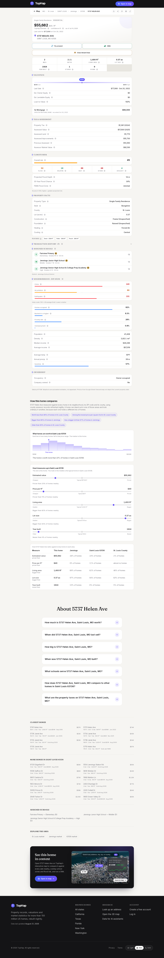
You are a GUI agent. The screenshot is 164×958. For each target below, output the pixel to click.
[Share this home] (118, 11)
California (79, 914)
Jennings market (55, 836)
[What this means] (48, 28)
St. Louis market (38, 836)
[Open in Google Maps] (130, 11)
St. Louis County (120, 550)
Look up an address (111, 909)
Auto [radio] (140, 948)
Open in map (126, 4)
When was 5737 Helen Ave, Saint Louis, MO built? (71, 659)
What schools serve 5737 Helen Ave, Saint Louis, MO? (73, 671)
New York (79, 928)
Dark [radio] (149, 948)
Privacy (112, 948)
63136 (82, 11)
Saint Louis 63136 (97, 550)
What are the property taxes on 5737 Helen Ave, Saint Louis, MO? (77, 699)
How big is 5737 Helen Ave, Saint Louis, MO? (68, 647)
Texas (78, 919)
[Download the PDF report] (122, 11)
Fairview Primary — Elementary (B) (43, 814)
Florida (78, 923)
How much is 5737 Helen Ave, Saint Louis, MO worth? (73, 622)
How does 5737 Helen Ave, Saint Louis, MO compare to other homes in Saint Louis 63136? (77, 685)
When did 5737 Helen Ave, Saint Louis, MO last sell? (72, 634)
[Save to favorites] (114, 11)
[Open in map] (100, 867)
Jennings (73, 11)
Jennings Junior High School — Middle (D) (100, 814)
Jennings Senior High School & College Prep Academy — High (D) (55, 819)
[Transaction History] (82, 244)
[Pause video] (75, 880)
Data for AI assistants (112, 919)
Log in (132, 914)
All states (79, 909)
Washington (81, 933)
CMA (109, 46)
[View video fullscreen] (80, 880)
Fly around (58, 46)
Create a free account (140, 909)
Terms (120, 948)
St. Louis (51, 11)
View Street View (83, 53)
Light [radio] (131, 948)
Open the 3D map (110, 914)
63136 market (72, 836)
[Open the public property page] (126, 11)
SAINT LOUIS (62, 11)
